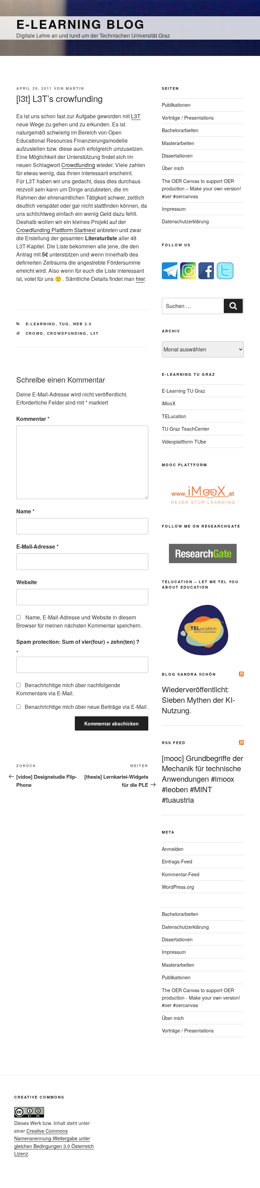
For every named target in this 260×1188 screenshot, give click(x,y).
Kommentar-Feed (180, 874)
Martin (75, 88)
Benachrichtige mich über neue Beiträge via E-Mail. (86, 707)
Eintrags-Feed (177, 861)
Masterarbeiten (178, 143)
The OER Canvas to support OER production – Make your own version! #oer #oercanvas (201, 189)
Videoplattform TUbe (184, 441)
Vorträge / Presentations (188, 117)
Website (26, 582)
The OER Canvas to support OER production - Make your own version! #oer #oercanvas (201, 998)
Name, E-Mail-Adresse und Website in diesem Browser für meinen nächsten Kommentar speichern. (79, 621)
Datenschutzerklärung (185, 221)
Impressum (174, 208)
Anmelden (172, 848)
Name (25, 511)
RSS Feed (174, 742)
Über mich (173, 168)
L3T (135, 116)
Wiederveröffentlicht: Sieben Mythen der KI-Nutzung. (198, 699)
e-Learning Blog (80, 24)
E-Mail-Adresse (37, 546)
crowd (35, 333)
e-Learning (41, 323)
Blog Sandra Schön (189, 674)
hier (140, 279)
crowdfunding (67, 333)
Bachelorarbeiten (180, 130)
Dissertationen (177, 155)
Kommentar (32, 419)
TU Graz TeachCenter (185, 428)
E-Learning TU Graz (183, 390)
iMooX (168, 403)
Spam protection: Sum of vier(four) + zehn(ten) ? (77, 642)
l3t (94, 333)
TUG (64, 323)
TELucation (174, 416)
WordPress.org (178, 886)
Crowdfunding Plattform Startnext (55, 230)
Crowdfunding (78, 165)
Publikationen (176, 104)
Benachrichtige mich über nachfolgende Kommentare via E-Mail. (68, 689)
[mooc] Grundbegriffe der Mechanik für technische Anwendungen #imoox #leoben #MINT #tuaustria (202, 779)
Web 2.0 (82, 323)
